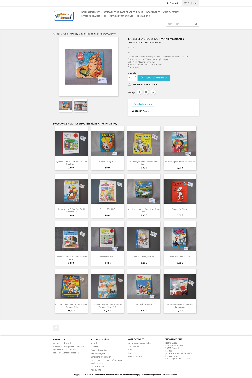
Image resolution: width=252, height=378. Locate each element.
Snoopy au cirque (180, 209)
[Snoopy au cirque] (180, 191)
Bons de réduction (136, 356)
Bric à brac (143, 16)
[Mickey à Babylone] (143, 286)
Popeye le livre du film (180, 256)
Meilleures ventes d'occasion (66, 352)
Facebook (56, 328)
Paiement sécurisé (99, 350)
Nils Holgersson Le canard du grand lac (144, 210)
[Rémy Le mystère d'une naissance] (180, 143)
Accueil (94, 343)
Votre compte (136, 339)
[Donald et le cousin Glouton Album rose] (71, 239)
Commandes (133, 346)
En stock (136, 111)
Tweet (146, 92)
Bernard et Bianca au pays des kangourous (179, 305)
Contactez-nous (97, 366)
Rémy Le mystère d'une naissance (180, 161)
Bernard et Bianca (108, 256)
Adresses (132, 353)
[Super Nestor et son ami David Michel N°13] (71, 191)
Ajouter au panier (154, 77)
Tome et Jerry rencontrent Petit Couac (144, 162)
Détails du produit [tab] (143, 104)
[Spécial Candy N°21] (107, 143)
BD (105, 16)
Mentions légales (98, 353)
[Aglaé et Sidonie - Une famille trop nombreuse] (71, 143)
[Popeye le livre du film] (180, 239)
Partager (139, 92)
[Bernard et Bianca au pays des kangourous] (180, 286)
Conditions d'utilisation (101, 357)
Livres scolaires (90, 16)
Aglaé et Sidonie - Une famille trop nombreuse (71, 162)
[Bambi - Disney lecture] (143, 239)
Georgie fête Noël (107, 209)
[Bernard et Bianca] (107, 239)
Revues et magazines (121, 16)
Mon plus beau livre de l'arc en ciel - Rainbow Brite (71, 305)
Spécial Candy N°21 (107, 161)
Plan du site (96, 370)
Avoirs (130, 349)
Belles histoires (90, 12)
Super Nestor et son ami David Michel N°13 (71, 210)
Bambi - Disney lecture (144, 256)
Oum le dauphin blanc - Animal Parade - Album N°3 (107, 305)
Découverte (153, 12)
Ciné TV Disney (171, 12)
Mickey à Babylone (144, 304)
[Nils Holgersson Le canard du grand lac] (143, 191)
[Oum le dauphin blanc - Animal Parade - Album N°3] (107, 286)
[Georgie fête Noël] (107, 191)
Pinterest (153, 92)
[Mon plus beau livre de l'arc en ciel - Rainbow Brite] (71, 286)
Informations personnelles (139, 343)
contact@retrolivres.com (177, 358)
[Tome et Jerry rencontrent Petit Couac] (143, 143)
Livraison (94, 346)
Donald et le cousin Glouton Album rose (71, 258)
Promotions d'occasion (63, 343)
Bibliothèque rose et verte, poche (123, 12)
